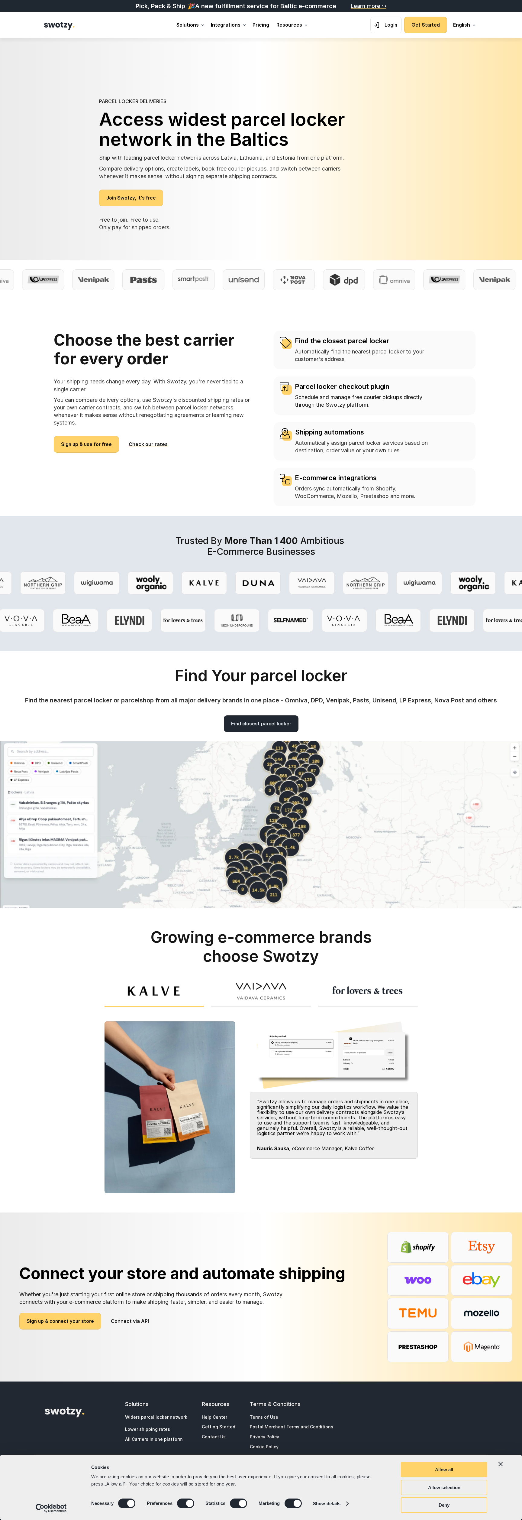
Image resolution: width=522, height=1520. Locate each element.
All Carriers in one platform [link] (153, 1439)
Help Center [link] (214, 1417)
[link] (60, 25)
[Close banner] (500, 1464)
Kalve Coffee (360, 1148)
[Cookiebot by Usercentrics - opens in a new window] (51, 1508)
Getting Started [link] (218, 1427)
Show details (326, 1503)
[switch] (185, 1503)
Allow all (444, 1469)
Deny (444, 1505)
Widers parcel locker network (156, 1417)
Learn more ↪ (368, 6)
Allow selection (444, 1487)
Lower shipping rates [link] (147, 1429)
